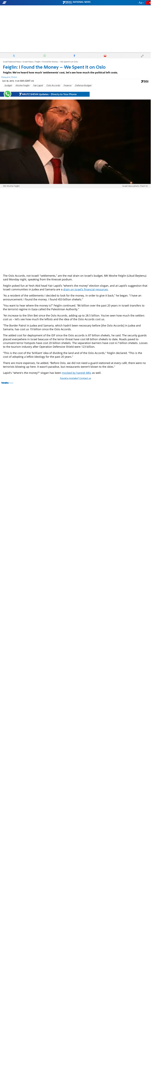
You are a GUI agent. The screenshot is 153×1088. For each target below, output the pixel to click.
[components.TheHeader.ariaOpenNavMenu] (24, 2)
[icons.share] (148, 3)
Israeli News (28, 62)
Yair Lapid (38, 86)
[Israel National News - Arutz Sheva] (76, 2)
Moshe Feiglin (22, 86)
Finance (67, 86)
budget (8, 86)
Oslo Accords (53, 86)
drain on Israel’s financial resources (85, 289)
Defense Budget (83, 86)
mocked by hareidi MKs (76, 373)
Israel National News (12, 62)
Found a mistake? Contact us (75, 378)
